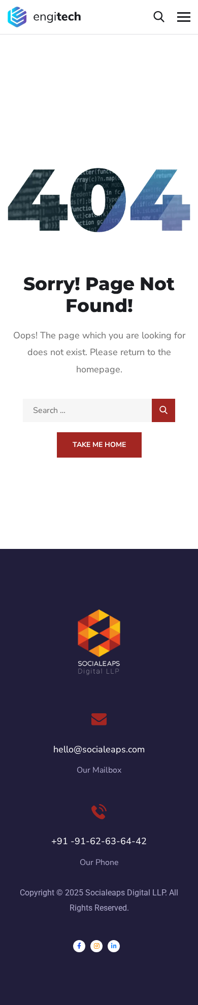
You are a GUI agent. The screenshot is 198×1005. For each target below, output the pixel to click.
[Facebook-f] (79, 946)
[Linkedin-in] (114, 946)
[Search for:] (99, 410)
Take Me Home (99, 444)
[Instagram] (96, 946)
